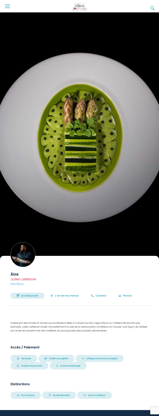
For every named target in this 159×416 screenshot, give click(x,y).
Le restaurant (29, 295)
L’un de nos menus (67, 295)
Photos (127, 295)
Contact (101, 295)
